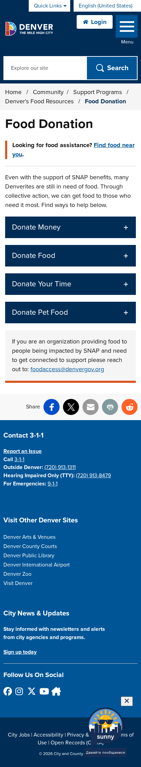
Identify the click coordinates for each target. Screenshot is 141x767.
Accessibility (48, 735)
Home (13, 92)
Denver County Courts (30, 546)
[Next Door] (55, 691)
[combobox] (107, 6)
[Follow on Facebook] (7, 691)
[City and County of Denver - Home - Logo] (29, 29)
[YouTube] (43, 691)
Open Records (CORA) (77, 743)
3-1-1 (19, 459)
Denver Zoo (17, 574)
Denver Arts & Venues (29, 537)
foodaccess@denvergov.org (67, 369)
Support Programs (98, 92)
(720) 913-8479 (93, 475)
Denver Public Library (28, 555)
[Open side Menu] (127, 28)
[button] (70, 227)
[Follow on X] (31, 691)
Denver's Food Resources (40, 101)
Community (48, 92)
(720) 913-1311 (60, 467)
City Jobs (19, 735)
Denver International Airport (36, 565)
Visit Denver (18, 583)
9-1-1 (52, 484)
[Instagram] (19, 691)
